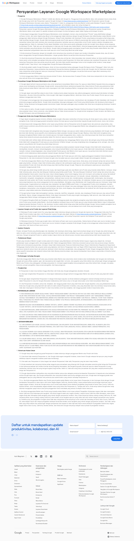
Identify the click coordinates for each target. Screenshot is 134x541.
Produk (32, 3)
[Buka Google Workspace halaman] (11, 3)
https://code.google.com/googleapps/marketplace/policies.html (40, 25)
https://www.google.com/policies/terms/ (76, 21)
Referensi (60, 3)
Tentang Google (47, 533)
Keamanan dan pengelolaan (41, 467)
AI (46, 3)
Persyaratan (35, 533)
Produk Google (59, 533)
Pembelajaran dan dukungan (106, 467)
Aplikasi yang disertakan (22, 466)
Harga (52, 3)
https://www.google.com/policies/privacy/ (51, 216)
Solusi (25, 3)
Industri (40, 3)
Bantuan (69, 533)
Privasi (27, 533)
